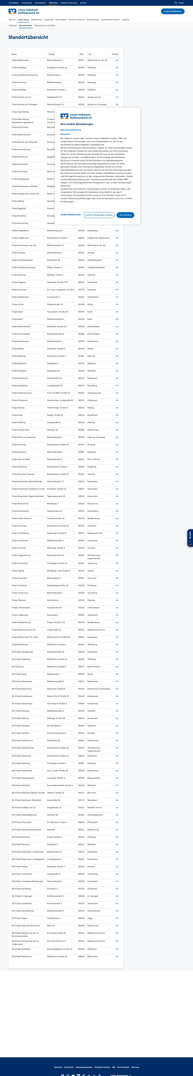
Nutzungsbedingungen (84, 1067)
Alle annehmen (125, 215)
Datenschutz (69, 1067)
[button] (28, 54)
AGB (113, 1067)
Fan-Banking (14, 3)
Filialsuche (135, 1067)
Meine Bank (53, 3)
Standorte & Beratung (69, 3)
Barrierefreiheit (123, 1067)
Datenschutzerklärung (70, 129)
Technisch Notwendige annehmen (99, 215)
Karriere (83, 3)
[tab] (12, 19)
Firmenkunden (40, 3)
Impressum (58, 1067)
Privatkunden (27, 3)
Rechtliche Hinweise (102, 1067)
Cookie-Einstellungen (71, 214)
